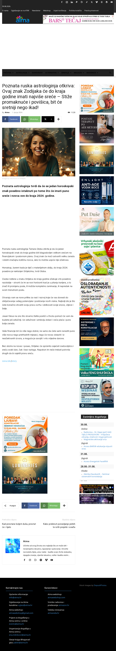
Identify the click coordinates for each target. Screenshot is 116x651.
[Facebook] (62, 2)
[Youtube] (111, 2)
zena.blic (6, 361)
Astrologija (21, 73)
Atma (7, 112)
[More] (58, 119)
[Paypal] (76, 2)
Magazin (78, 73)
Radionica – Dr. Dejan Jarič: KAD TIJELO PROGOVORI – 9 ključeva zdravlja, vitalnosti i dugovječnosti (97, 434)
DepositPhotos (100, 585)
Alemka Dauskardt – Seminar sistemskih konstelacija (96, 475)
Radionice (91, 73)
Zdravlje (65, 73)
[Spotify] (41, 560)
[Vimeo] (96, 2)
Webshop (47, 10)
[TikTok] (86, 2)
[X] (91, 2)
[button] (110, 72)
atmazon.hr (64, 605)
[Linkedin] (71, 2)
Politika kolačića (75, 10)
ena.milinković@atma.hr (20, 634)
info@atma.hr (15, 597)
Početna (7, 73)
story (14, 361)
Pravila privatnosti (91, 10)
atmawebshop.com (56, 597)
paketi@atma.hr (20, 642)
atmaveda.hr (53, 613)
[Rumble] (81, 2)
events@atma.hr (16, 623)
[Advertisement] (58, 46)
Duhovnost (37, 73)
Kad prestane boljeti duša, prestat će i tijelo (19, 525)
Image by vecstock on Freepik (14, 178)
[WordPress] (106, 2)
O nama (5, 10)
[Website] (101, 2)
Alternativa (51, 73)
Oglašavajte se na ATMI (20, 10)
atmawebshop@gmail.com (21, 613)
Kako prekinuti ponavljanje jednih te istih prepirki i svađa (59, 525)
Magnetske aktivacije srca (95, 439)
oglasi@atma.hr (25, 605)
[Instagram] (66, 2)
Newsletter (36, 10)
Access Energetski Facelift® (96, 461)
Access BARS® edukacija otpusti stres (97, 447)
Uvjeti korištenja (59, 10)
